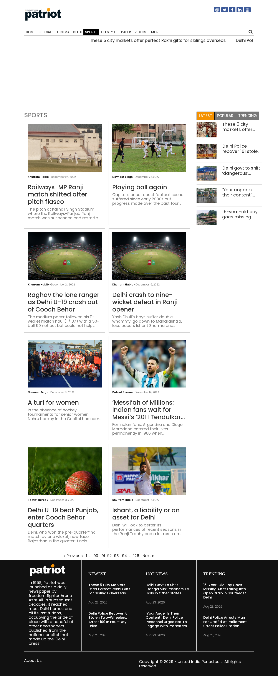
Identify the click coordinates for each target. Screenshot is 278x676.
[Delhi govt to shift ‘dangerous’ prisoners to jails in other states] (207, 173)
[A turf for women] (65, 364)
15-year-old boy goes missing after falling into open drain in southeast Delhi (240, 214)
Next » (148, 555)
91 (103, 555)
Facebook (229, 11)
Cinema (63, 32)
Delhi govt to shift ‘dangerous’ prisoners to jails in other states (241, 170)
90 (95, 555)
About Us (33, 660)
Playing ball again (139, 187)
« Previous (73, 555)
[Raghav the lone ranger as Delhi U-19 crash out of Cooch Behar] (65, 259)
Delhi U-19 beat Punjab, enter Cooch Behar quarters (63, 518)
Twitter (222, 11)
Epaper (125, 32)
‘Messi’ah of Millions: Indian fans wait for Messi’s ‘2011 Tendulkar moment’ (146, 410)
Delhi (77, 32)
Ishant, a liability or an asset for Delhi (146, 514)
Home (30, 32)
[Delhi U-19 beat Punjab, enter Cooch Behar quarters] (65, 474)
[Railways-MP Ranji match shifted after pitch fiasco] (65, 151)
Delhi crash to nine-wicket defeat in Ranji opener (145, 302)
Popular (225, 115)
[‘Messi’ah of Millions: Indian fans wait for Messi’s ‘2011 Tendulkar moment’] (149, 367)
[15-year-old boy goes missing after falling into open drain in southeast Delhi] (207, 217)
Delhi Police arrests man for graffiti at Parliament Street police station (225, 621)
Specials (46, 32)
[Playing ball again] (149, 151)
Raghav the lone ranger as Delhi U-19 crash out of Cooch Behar (63, 302)
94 (124, 555)
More (155, 32)
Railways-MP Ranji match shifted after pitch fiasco (57, 195)
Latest (205, 115)
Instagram (214, 11)
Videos (140, 32)
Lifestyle (108, 32)
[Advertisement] (137, 76)
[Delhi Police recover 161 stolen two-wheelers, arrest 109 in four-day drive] (207, 151)
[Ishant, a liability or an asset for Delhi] (149, 474)
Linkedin (237, 11)
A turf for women (53, 402)
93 (116, 555)
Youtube (245, 11)
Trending (247, 115)
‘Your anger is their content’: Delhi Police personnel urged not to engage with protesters (240, 192)
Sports (91, 32)
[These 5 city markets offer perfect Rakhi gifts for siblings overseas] (207, 129)
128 (136, 555)
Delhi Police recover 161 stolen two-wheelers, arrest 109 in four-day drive (241, 148)
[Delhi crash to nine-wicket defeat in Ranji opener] (149, 259)
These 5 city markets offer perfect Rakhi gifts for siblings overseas (144, 40)
